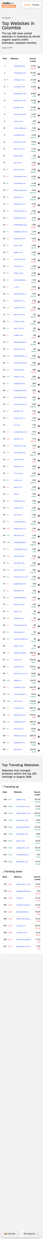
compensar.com (20, 432)
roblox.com (18, 273)
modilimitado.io (22, 854)
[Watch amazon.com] (38, 322)
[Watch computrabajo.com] (38, 522)
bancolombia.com (21, 294)
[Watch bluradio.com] (38, 564)
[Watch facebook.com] (38, 101)
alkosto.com (19, 535)
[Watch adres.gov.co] (38, 633)
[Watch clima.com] (38, 702)
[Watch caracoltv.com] (38, 260)
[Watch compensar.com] (38, 433)
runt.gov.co (18, 266)
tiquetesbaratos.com (24, 827)
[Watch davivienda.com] (38, 398)
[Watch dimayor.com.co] (38, 736)
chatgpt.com (19, 80)
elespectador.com (21, 653)
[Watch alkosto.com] (38, 536)
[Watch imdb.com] (38, 481)
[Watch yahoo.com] (38, 647)
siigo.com (18, 611)
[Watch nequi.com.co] (38, 419)
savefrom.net (19, 570)
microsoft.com (20, 114)
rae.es (16, 494)
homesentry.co (22, 912)
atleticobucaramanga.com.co (24, 919)
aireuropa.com (22, 861)
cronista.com (21, 932)
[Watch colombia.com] (38, 184)
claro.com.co (19, 169)
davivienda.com (20, 397)
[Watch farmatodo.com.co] (38, 453)
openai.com (19, 439)
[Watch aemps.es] (38, 750)
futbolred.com (20, 722)
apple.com (18, 252)
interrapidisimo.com (21, 280)
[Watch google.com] (38, 108)
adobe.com (18, 466)
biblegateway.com (21, 342)
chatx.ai (19, 898)
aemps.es (18, 749)
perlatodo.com (20, 218)
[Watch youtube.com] (38, 87)
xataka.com (19, 618)
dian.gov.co (18, 197)
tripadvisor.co (19, 742)
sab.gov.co (20, 925)
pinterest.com (20, 142)
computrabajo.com (21, 521)
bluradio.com (19, 563)
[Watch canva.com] (38, 122)
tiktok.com (18, 156)
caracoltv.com (20, 259)
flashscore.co (19, 204)
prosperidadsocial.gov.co (21, 542)
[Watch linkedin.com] (38, 591)
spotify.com (19, 459)
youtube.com (19, 87)
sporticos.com (22, 820)
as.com (17, 425)
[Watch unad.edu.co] (38, 667)
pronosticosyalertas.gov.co (24, 939)
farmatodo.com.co (21, 452)
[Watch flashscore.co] (38, 205)
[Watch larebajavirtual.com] (38, 391)
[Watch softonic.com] (38, 688)
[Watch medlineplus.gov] (38, 225)
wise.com (18, 487)
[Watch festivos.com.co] (38, 674)
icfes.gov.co (19, 708)
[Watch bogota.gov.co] (38, 529)
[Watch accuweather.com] (38, 695)
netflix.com (18, 411)
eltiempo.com (19, 238)
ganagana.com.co (23, 946)
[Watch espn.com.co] (38, 150)
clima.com (18, 701)
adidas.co (18, 680)
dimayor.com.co (20, 735)
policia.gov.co (19, 349)
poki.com (18, 162)
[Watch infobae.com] (38, 370)
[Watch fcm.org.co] (38, 474)
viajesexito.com (22, 848)
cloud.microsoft (20, 625)
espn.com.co (19, 149)
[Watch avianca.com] (38, 377)
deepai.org (20, 799)
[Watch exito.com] (38, 246)
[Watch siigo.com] (38, 612)
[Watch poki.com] (38, 163)
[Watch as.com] (38, 426)
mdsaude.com (22, 834)
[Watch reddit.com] (38, 336)
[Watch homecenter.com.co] (38, 212)
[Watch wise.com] (38, 488)
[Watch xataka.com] (38, 619)
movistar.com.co (21, 577)
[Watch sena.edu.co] (38, 729)
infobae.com (19, 370)
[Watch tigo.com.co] (38, 329)
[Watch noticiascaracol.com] (38, 364)
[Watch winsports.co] (38, 301)
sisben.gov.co (19, 501)
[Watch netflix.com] (38, 412)
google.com (19, 107)
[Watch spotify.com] (38, 460)
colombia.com (20, 183)
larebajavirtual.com (21, 390)
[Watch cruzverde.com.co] (38, 177)
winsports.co (19, 301)
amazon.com (19, 321)
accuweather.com (21, 694)
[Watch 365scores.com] (38, 191)
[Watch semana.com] (38, 557)
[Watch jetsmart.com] (38, 315)
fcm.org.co (18, 473)
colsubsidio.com (20, 549)
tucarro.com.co (20, 404)
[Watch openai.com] (38, 439)
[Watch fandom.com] (38, 605)
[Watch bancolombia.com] (38, 294)
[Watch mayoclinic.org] (38, 446)
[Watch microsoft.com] (38, 115)
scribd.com (18, 508)
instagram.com (20, 93)
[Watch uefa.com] (38, 660)
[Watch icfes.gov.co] (38, 709)
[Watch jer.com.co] (38, 515)
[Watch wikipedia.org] (38, 67)
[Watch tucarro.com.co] (38, 405)
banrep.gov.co (20, 715)
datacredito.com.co (24, 813)
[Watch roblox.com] (38, 274)
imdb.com (18, 480)
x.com (16, 287)
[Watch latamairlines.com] (38, 357)
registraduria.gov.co (21, 597)
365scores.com (20, 190)
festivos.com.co (21, 673)
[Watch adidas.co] (38, 681)
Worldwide (6, 18)
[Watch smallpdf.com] (38, 384)
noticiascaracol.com (21, 363)
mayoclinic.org (20, 445)
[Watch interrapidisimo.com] (38, 281)
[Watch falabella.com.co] (38, 232)
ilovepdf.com (19, 135)
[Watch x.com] (38, 288)
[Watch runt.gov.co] (38, 267)
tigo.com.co (19, 328)
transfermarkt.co (21, 639)
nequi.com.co (19, 418)
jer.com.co (18, 515)
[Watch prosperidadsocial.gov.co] (38, 543)
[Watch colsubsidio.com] (38, 550)
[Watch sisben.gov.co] (38, 502)
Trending (35, 5)
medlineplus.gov (20, 225)
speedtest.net (20, 584)
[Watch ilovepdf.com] (38, 136)
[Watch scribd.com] (38, 508)
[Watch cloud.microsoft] (38, 626)
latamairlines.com (21, 356)
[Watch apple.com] (38, 253)
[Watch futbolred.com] (38, 723)
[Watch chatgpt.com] (38, 80)
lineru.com (20, 841)
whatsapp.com (20, 73)
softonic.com (19, 687)
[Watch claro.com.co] (38, 170)
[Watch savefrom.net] (38, 571)
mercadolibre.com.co (21, 128)
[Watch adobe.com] (38, 467)
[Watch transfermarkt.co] (38, 640)
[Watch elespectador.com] (38, 653)
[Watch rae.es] (38, 495)
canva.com (18, 121)
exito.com (18, 245)
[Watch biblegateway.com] (38, 343)
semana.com (19, 556)
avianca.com (19, 376)
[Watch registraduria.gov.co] (38, 598)
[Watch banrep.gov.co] (38, 716)
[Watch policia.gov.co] (38, 350)
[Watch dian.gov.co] (38, 198)
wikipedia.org (19, 66)
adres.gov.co (19, 632)
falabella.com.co (21, 231)
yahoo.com (18, 646)
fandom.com (19, 604)
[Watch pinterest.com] (38, 143)
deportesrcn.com (23, 884)
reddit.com (18, 335)
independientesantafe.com (24, 891)
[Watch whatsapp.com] (38, 74)
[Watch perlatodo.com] (38, 219)
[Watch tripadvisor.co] (38, 743)
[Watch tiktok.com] (38, 156)
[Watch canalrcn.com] (38, 308)
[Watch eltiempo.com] (38, 239)
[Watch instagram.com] (38, 94)
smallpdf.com (19, 383)
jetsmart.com (19, 314)
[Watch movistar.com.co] (38, 578)
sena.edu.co (19, 729)
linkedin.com (19, 590)
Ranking (27, 5)
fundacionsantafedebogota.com (24, 905)
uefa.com (18, 659)
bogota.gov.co (20, 528)
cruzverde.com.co (21, 176)
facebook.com (20, 100)
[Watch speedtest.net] (38, 584)
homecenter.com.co (21, 211)
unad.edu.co (19, 666)
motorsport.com (23, 806)
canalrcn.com (19, 307)
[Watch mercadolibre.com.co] (38, 129)
